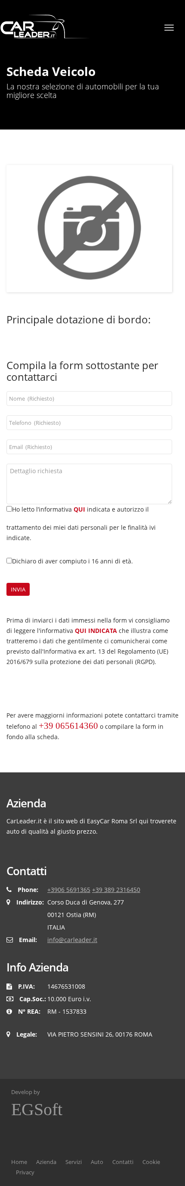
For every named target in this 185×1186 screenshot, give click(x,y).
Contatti (122, 1162)
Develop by (36, 1103)
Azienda (46, 1162)
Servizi (73, 1162)
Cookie (151, 1162)
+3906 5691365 (68, 890)
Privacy (25, 1172)
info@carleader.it (72, 940)
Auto (97, 1162)
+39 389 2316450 (116, 890)
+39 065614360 (68, 726)
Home (19, 1162)
